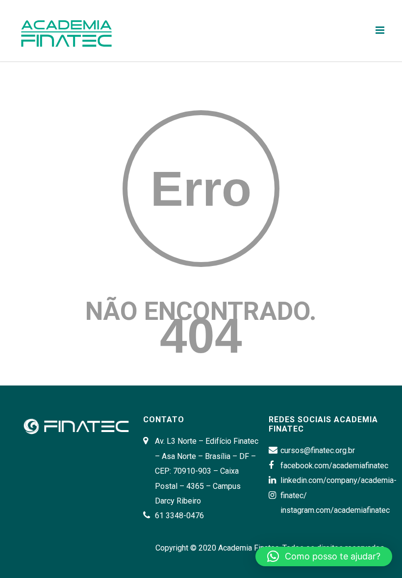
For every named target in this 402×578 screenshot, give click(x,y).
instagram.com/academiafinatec (335, 510)
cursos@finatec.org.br (317, 450)
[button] (323, 556)
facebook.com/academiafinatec (334, 465)
